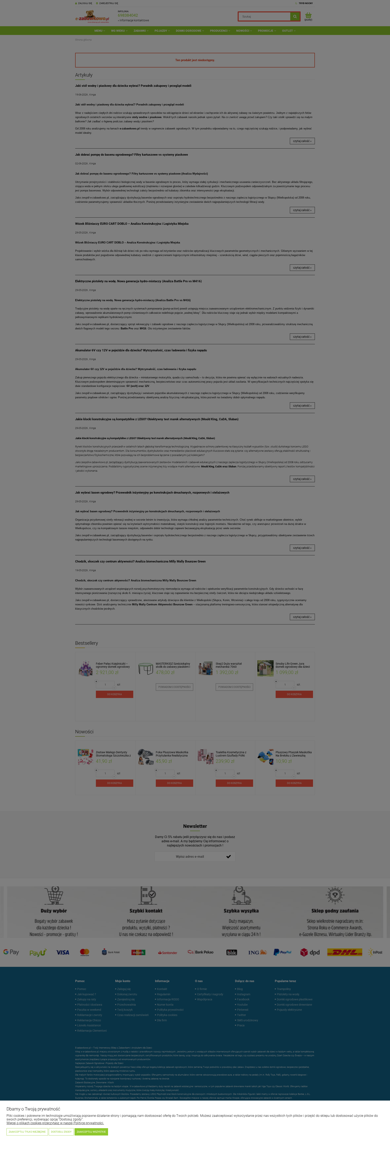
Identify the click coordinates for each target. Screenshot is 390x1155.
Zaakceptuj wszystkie (91, 1131)
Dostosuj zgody (61, 1131)
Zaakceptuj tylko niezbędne (27, 1131)
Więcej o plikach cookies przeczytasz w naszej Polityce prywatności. (55, 1123)
